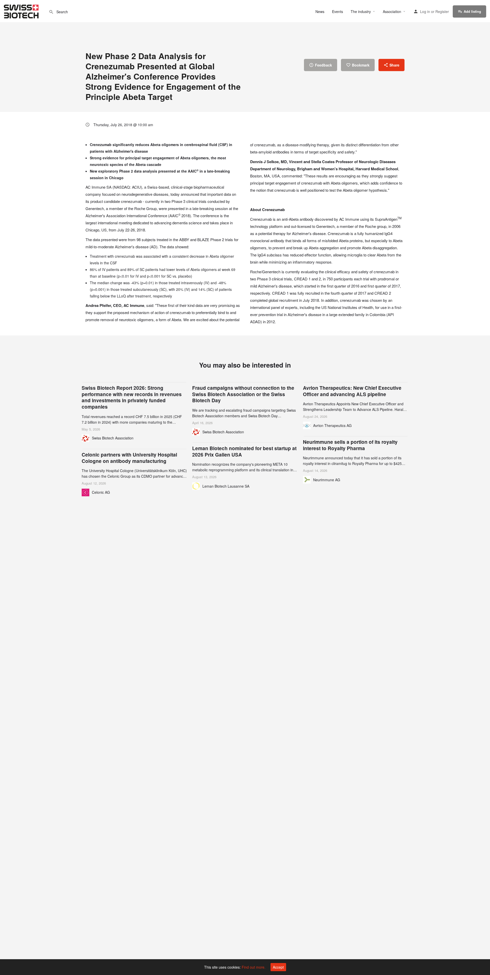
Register (442, 11)
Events (337, 11)
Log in (425, 11)
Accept (278, 967)
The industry (361, 11)
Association (392, 11)
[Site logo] (22, 10)
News (319, 11)
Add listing (472, 11)
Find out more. (253, 967)
